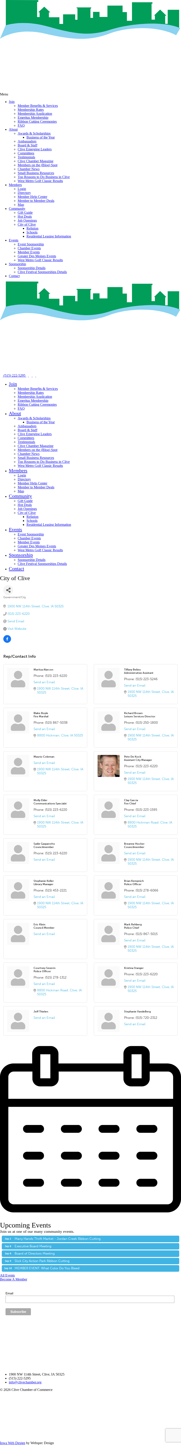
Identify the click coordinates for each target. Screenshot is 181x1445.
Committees (26, 153)
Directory (24, 193)
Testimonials (26, 157)
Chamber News (29, 169)
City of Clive (27, 224)
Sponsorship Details (31, 268)
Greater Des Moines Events (37, 256)
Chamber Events (29, 248)
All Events (7, 1275)
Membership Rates (31, 109)
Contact (14, 276)
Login (22, 189)
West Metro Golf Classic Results (40, 181)
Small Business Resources (36, 173)
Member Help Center (32, 197)
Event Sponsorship (31, 244)
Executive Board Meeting (33, 1246)
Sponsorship (17, 264)
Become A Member (13, 1279)
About (13, 129)
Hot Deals (25, 216)
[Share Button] (8, 590)
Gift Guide (25, 212)
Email (9, 1293)
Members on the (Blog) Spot (37, 165)
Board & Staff (27, 145)
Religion (32, 228)
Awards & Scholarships (34, 133)
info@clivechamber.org (25, 1382)
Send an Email (44, 682)
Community (17, 208)
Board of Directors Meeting (35, 1253)
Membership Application (35, 113)
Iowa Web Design (12, 1443)
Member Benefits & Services (38, 106)
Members (15, 185)
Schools (32, 232)
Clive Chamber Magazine (35, 161)
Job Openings (27, 220)
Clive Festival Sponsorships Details (42, 272)
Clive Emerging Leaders (35, 149)
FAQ (21, 125)
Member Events (29, 252)
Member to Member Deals (36, 201)
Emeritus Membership (33, 117)
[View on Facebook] (7, 642)
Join (12, 102)
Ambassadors (27, 141)
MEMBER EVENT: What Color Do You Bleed (47, 1268)
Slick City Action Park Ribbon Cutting (42, 1261)
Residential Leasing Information (48, 236)
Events (13, 240)
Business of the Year (40, 137)
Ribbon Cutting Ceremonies (37, 121)
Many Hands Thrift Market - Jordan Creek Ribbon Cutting (58, 1239)
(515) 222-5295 (14, 375)
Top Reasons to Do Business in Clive (44, 177)
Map (21, 204)
